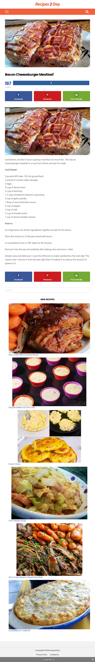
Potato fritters (14, 464)
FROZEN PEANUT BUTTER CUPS (22, 407)
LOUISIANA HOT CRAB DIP (19, 631)
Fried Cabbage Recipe (17, 521)
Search (87, 12)
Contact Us (54, 655)
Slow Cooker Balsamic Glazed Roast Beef (26, 577)
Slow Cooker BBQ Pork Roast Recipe (23, 355)
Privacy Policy (41, 655)
